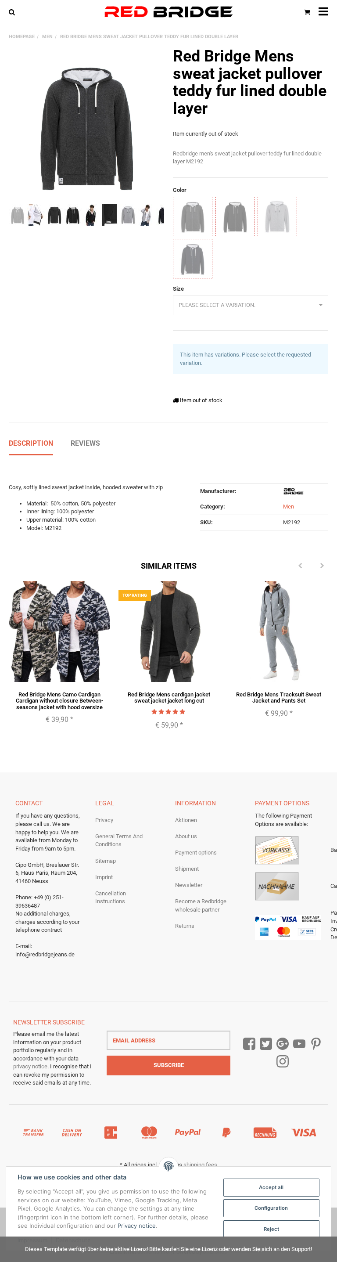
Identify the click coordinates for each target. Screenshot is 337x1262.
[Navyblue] (192, 258)
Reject (271, 1229)
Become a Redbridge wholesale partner (200, 905)
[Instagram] (282, 1061)
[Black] (235, 216)
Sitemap (105, 861)
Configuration (271, 1208)
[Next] (322, 566)
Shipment (187, 868)
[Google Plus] (282, 1044)
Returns (184, 926)
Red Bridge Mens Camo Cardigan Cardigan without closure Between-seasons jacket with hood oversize (59, 700)
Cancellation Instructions (110, 897)
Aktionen (186, 820)
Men (288, 506)
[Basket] (307, 11)
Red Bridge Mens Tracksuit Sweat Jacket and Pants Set (278, 697)
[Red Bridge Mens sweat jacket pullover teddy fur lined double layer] (86, 125)
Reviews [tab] (85, 443)
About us (186, 836)
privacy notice (30, 1066)
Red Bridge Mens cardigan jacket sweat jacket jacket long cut (169, 697)
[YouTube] (299, 1044)
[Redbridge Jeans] (168, 11)
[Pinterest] (316, 1044)
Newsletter (188, 885)
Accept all (271, 1187)
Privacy (104, 820)
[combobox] (250, 305)
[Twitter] (266, 1044)
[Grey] (277, 216)
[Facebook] (249, 1044)
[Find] (14, 11)
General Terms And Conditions (119, 840)
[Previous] (300, 566)
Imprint (104, 877)
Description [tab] (31, 443)
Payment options (196, 852)
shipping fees (200, 1164)
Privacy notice (137, 1225)
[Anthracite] (192, 216)
